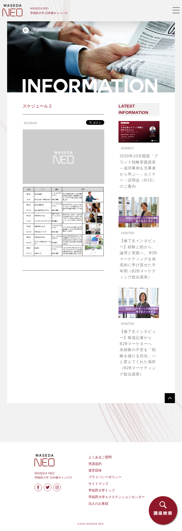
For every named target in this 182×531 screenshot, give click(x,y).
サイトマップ (98, 484)
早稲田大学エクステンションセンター (116, 497)
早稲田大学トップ (101, 490)
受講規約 (95, 464)
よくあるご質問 (100, 457)
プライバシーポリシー (105, 477)
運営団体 (95, 470)
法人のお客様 (98, 503)
